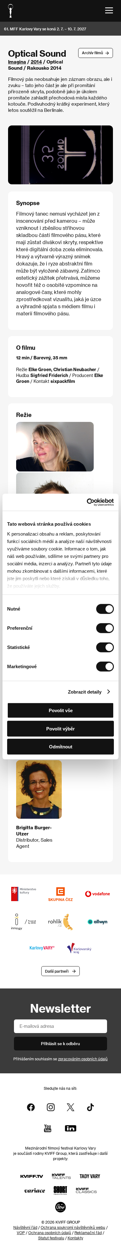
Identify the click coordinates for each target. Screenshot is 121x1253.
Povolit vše (61, 710)
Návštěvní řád (25, 1227)
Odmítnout (60, 746)
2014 (36, 61)
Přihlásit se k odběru (60, 1043)
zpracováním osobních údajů (83, 1059)
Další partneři (57, 971)
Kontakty (75, 1238)
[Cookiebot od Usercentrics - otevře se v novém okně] (87, 502)
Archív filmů (92, 52)
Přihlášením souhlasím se (60, 1059)
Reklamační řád (88, 1232)
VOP (21, 1232)
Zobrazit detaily (84, 691)
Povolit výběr (60, 728)
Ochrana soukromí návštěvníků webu (73, 1227)
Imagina (17, 61)
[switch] (105, 628)
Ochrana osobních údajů (49, 1232)
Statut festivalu (51, 1238)
